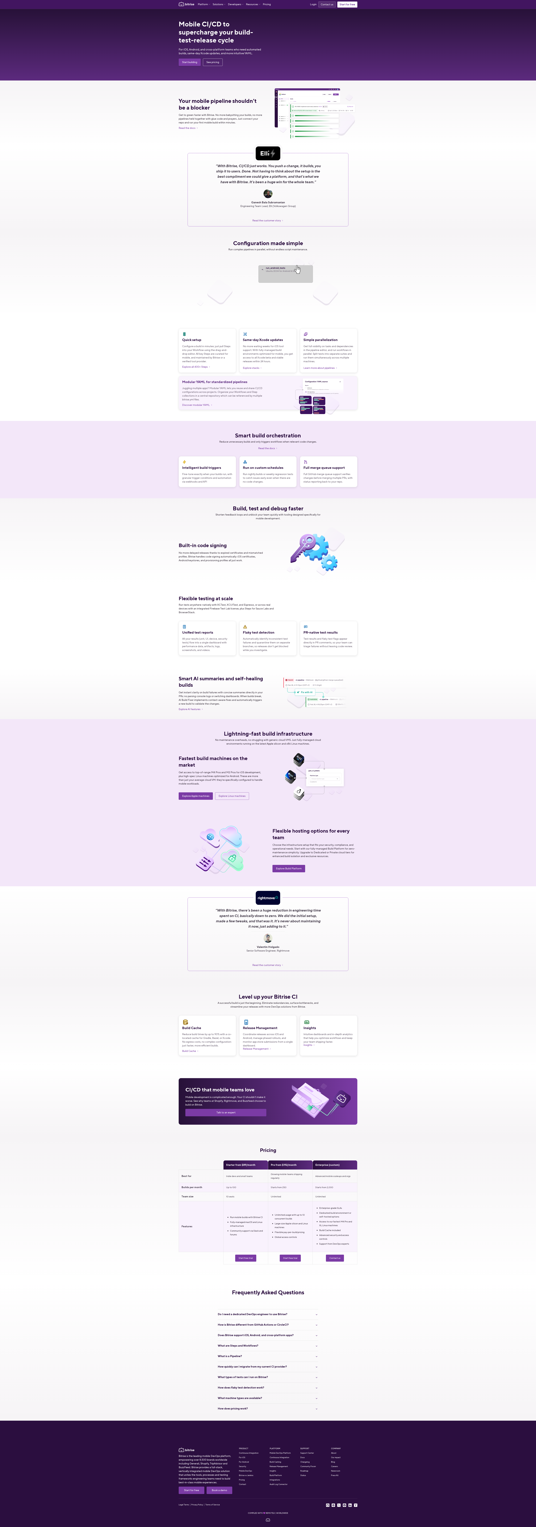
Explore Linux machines (232, 796)
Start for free (347, 4)
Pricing (267, 4)
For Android (244, 1462)
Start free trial (246, 1258)
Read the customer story (266, 220)
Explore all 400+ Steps (195, 367)
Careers (334, 1466)
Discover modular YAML (196, 405)
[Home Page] (186, 4)
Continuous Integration (249, 1453)
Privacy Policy (197, 1505)
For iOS (242, 1457)
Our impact (336, 1457)
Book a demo (219, 1490)
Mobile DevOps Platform (280, 1453)
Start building (189, 62)
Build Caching (275, 1462)
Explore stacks (251, 368)
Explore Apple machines (195, 796)
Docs (302, 1457)
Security (242, 1466)
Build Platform (276, 1475)
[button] (204, 4)
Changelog (305, 1462)
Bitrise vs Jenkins (246, 1475)
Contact (242, 1484)
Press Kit (334, 1475)
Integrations (275, 1480)
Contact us (327, 4)
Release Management (279, 1466)
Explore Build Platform (289, 868)
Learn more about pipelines (319, 368)
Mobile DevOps (245, 1471)
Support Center (307, 1453)
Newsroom (335, 1471)
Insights (273, 1471)
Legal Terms (184, 1505)
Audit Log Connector (279, 1484)
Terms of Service (212, 1505)
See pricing (212, 62)
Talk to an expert (225, 1112)
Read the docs (187, 128)
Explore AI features (189, 709)
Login (313, 4)
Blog (333, 1462)
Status (303, 1475)
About (333, 1453)
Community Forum (308, 1466)
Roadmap (304, 1471)
